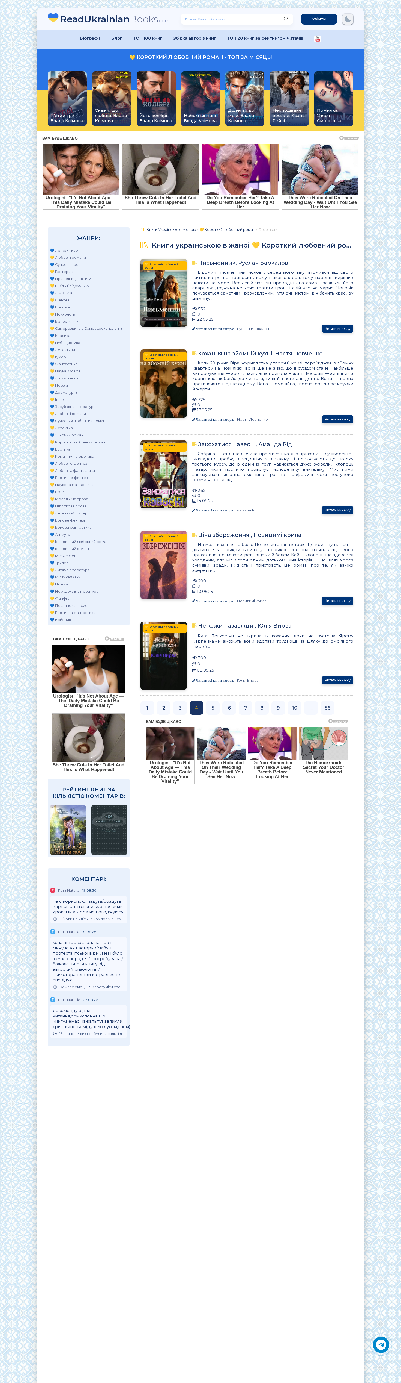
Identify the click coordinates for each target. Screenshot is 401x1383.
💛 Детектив (61, 428)
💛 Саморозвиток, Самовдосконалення (86, 328)
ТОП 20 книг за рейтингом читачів (265, 38)
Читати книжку (338, 328)
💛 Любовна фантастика (72, 470)
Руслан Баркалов (253, 328)
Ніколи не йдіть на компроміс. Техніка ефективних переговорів (92, 919)
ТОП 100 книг (147, 38)
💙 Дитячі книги (64, 378)
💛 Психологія (63, 314)
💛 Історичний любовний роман (79, 541)
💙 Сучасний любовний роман (77, 421)
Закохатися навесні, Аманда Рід (245, 444)
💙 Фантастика (63, 364)
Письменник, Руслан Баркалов (243, 263)
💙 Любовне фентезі (69, 463)
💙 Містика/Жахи (65, 577)
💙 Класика (60, 335)
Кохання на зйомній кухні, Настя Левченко (260, 353)
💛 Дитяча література (70, 570)
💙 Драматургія (64, 392)
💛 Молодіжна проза (69, 499)
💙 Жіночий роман (66, 435)
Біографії (90, 38)
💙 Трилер (59, 563)
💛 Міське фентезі (66, 556)
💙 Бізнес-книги (64, 321)
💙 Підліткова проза (68, 506)
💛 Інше (57, 399)
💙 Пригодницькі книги (70, 278)
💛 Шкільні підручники (70, 286)
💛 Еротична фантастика (72, 612)
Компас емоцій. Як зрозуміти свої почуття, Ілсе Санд (92, 987)
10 (294, 708)
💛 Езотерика (62, 271)
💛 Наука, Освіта (65, 371)
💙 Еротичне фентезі (69, 477)
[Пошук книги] (286, 19)
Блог (116, 38)
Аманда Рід (247, 510)
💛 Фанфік (59, 598)
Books (115, 19)
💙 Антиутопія (63, 534)
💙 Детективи (62, 350)
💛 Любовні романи (68, 257)
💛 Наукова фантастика (72, 484)
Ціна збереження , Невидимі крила (249, 535)
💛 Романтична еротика (72, 456)
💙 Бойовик (60, 619)
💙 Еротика (60, 449)
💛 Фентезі (60, 300)
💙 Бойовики (61, 307)
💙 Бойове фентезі (67, 520)
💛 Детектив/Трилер (69, 513)
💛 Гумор (58, 357)
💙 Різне (57, 492)
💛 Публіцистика (65, 342)
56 (327, 708)
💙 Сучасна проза (66, 264)
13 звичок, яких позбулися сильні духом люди (92, 1033)
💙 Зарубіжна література (73, 406)
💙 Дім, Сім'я (61, 293)
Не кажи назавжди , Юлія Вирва (245, 625)
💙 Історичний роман (69, 548)
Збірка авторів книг (194, 38)
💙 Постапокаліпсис (68, 605)
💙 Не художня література (74, 591)
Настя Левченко (252, 419)
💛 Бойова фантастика (71, 527)
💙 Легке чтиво (64, 250)
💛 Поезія (59, 385)
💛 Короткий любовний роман (78, 442)
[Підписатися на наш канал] (318, 39)
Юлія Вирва (248, 680)
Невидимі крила (252, 601)
